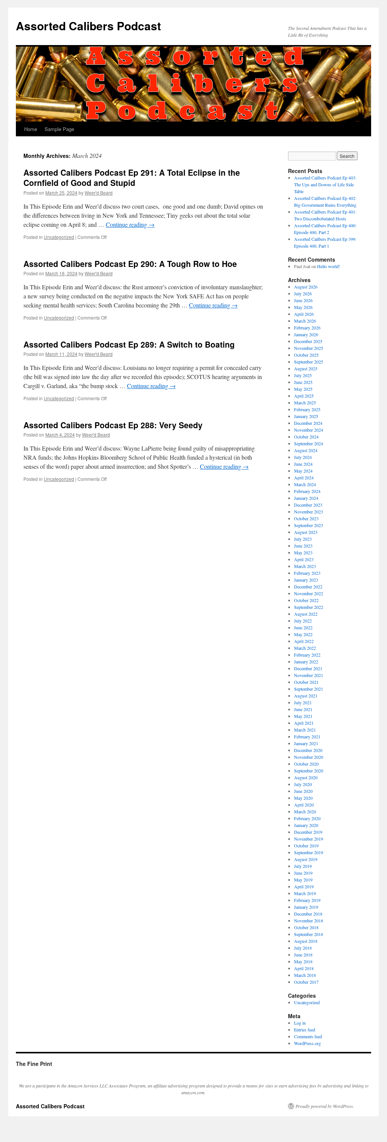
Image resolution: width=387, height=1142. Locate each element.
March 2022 (305, 648)
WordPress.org (307, 1043)
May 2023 (303, 552)
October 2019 (306, 845)
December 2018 (308, 914)
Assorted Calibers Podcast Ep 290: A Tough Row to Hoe (130, 263)
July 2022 (303, 621)
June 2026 (303, 300)
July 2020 (303, 784)
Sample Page (59, 129)
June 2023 (303, 546)
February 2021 (307, 736)
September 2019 (308, 852)
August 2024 (305, 450)
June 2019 (303, 873)
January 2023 (306, 580)
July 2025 (303, 375)
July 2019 (303, 866)
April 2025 (304, 396)
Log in (300, 1023)
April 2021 (304, 723)
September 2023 (308, 525)
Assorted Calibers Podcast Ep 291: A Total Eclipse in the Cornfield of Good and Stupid (131, 177)
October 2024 (306, 437)
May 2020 (303, 798)
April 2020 (304, 805)
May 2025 (303, 389)
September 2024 (308, 443)
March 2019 (305, 893)
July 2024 (303, 457)
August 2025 (305, 368)
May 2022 (303, 634)
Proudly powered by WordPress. (325, 1106)
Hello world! (328, 266)
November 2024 (308, 430)
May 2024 (303, 471)
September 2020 (308, 771)
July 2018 (303, 948)
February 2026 (307, 328)
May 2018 (303, 961)
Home (30, 129)
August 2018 (305, 941)
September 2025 (308, 362)
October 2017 (306, 982)
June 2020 (303, 791)
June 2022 (303, 627)
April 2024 (304, 477)
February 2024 (307, 491)
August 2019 (305, 859)
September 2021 (308, 689)
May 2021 (303, 716)
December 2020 (308, 750)
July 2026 (303, 293)
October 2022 (306, 600)
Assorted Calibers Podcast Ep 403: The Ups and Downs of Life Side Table (325, 184)
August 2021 (305, 696)
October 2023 (306, 518)
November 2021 (308, 675)
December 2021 (308, 668)
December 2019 (308, 832)
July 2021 (303, 702)
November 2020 (308, 757)
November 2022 (308, 593)
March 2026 (305, 321)
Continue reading (130, 224)
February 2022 (307, 655)
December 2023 (308, 505)
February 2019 (307, 900)
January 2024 (306, 498)
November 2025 (308, 348)
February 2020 (307, 818)
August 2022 (305, 614)
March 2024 (305, 484)
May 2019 (303, 880)
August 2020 (305, 777)
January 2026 (306, 334)
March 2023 (305, 566)
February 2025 (307, 409)
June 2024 (303, 464)
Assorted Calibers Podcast (88, 25)
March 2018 (305, 975)
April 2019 (304, 886)
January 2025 (306, 416)
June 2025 (303, 382)
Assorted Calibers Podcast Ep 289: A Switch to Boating (129, 344)
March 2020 (305, 811)
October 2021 (306, 682)
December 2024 (308, 423)
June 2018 (303, 955)
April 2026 (304, 314)
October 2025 (306, 355)
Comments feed (308, 1036)
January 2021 (306, 743)
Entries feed (304, 1030)
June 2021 (303, 709)
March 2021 (305, 730)
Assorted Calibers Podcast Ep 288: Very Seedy (113, 425)
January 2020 (306, 825)
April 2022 (304, 641)
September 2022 (308, 607)
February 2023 (307, 573)
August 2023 (305, 532)
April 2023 (304, 559)
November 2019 (308, 839)
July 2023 (303, 539)
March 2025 (305, 402)
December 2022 (308, 586)
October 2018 (306, 927)
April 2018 (304, 968)
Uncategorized (59, 237)
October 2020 (306, 764)
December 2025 (308, 341)
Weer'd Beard (99, 192)
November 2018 (308, 920)
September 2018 (308, 934)
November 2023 (308, 512)
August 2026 (305, 287)
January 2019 (306, 907)
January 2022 (306, 661)
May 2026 (303, 307)
